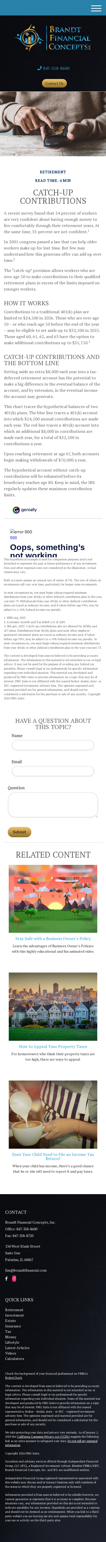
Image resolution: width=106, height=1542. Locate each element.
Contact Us (54, 83)
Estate (10, 1320)
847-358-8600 (56, 68)
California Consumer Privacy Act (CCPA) (43, 1436)
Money (10, 1336)
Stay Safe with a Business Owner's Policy (53, 938)
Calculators (14, 1358)
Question (16, 787)
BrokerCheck (13, 1378)
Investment (14, 1315)
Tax (8, 1331)
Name (17, 735)
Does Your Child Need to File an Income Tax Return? (53, 1156)
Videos (10, 1353)
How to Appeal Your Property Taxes (53, 1046)
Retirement (14, 1309)
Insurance (13, 1326)
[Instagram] (14, 1278)
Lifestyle (12, 1342)
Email (17, 761)
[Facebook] (6, 1278)
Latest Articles (17, 1347)
